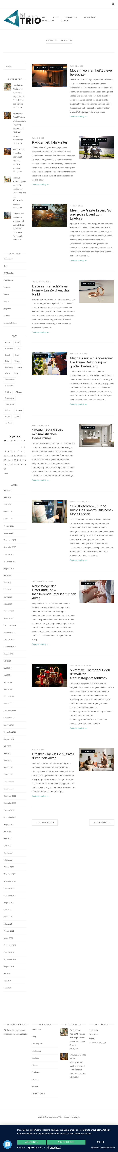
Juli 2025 (7, 575)
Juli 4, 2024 (38, 750)
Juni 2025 (7, 583)
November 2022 (10, 803)
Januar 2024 (8, 703)
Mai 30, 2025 (76, 206)
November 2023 (10, 718)
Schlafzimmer (10, 404)
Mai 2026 (7, 504)
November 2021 (10, 881)
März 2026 (8, 519)
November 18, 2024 (80, 502)
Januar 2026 (8, 533)
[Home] (22, 26)
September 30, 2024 (42, 582)
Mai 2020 (7, 988)
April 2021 (8, 917)
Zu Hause (8, 423)
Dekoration (9, 349)
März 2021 (8, 924)
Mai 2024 (7, 675)
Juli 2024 (7, 661)
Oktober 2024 (9, 640)
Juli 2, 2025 (38, 138)
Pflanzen (19, 392)
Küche (7, 373)
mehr (100, 1142)
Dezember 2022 (10, 796)
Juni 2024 (7, 668)
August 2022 (9, 824)
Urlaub (7, 417)
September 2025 (10, 561)
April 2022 (8, 853)
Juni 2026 (7, 497)
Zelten (17, 417)
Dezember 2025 (10, 540)
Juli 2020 (7, 974)
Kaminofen (9, 367)
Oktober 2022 (9, 810)
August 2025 (9, 568)
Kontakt (65, 20)
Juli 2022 (7, 831)
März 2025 (8, 604)
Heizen (7, 361)
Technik (7, 316)
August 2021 (9, 902)
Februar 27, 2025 (41, 282)
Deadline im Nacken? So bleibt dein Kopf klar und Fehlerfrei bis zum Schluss (77, 1037)
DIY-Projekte (47, 20)
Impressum (93, 1030)
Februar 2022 (9, 867)
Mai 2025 (7, 590)
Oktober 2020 (9, 952)
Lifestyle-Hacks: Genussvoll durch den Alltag (53, 756)
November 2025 (10, 547)
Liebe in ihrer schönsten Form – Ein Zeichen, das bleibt (50, 290)
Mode (16, 373)
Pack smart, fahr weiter (49, 142)
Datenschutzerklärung (107, 1147)
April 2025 (8, 597)
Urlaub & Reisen (90, 144)
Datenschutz (94, 1034)
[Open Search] (113, 4)
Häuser (6, 294)
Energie (7, 355)
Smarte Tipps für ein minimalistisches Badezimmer (47, 434)
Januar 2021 (8, 938)
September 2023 (10, 732)
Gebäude (7, 287)
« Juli (6, 474)
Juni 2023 (7, 753)
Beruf (17, 343)
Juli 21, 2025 (76, 66)
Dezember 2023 (10, 711)
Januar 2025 (8, 618)
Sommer (19, 411)
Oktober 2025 (9, 554)
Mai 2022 (7, 846)
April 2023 (8, 767)
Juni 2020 (7, 981)
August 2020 (9, 966)
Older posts (102, 822)
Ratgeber (101, 140)
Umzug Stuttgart (18, 1030)
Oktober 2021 (9, 888)
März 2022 (8, 860)
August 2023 (9, 739)
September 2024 (10, 647)
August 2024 (9, 654)
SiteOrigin (76, 1117)
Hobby (17, 361)
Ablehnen (31, 1142)
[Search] (23, 65)
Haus (17, 355)
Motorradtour (9, 380)
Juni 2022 (7, 839)
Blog (5, 266)
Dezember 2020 (10, 945)
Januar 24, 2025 (40, 426)
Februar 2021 (9, 931)
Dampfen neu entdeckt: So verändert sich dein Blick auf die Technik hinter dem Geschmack (18, 225)
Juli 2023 (7, 746)
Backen (7, 343)
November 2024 (10, 632)
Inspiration (56, 68)
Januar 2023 (8, 789)
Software (8, 411)
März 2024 (8, 689)
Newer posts (45, 822)
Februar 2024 (9, 696)
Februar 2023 (9, 782)
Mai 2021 (7, 910)
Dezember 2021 (10, 874)
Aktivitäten (90, 17)
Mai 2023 (7, 760)
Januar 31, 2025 (78, 354)
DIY (19, 349)
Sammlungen (9, 398)
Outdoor (8, 392)
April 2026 (8, 512)
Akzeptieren (66, 1142)
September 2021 (10, 895)
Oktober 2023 (9, 725)
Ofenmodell (9, 386)
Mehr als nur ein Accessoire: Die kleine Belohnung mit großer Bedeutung (91, 362)
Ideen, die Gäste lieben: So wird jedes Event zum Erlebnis (90, 214)
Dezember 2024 (10, 625)
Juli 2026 (7, 490)
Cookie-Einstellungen (97, 1043)
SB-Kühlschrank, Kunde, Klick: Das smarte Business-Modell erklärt (91, 510)
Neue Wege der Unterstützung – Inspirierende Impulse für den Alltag (54, 592)
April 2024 (8, 682)
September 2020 (10, 959)
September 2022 (10, 817)
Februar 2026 (9, 526)
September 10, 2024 (80, 666)
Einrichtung (41, 68)
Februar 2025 (9, 611)
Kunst (20, 367)
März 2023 (8, 775)
